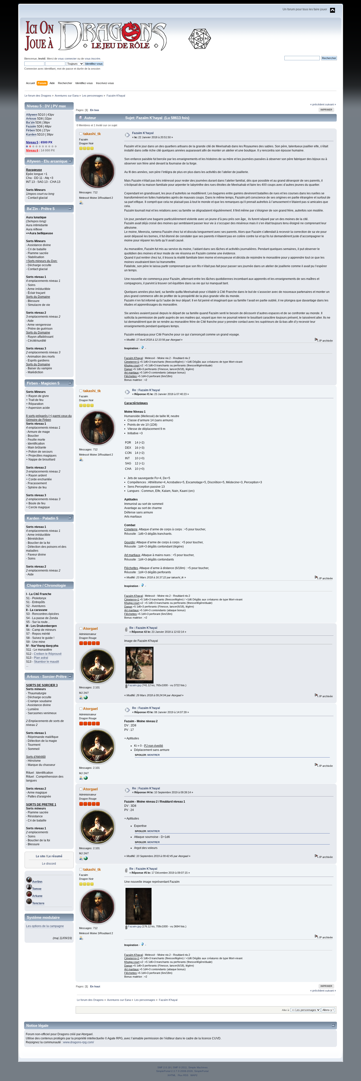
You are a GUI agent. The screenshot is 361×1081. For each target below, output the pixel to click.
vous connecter (67, 58)
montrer (153, 755)
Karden (31, 134)
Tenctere (38, 903)
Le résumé (54, 856)
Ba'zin (30, 122)
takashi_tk (92, 134)
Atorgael (90, 628)
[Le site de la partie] (86, 698)
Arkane (37, 896)
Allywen (31, 114)
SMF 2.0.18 (164, 1067)
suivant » (330, 104)
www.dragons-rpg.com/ (78, 1042)
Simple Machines (198, 1067)
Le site (40, 856)
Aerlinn (37, 881)
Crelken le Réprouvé (48, 654)
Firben (30, 130)
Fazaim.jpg (134, 685)
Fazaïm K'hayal (142, 133)
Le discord (49, 863)
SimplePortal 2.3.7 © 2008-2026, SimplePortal (182, 1071)
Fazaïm (31, 126)
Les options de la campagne (45, 926)
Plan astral (41, 657)
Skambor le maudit (46, 661)
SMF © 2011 (180, 1067)
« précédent (317, 104)
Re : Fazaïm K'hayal (146, 390)
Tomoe (37, 889)
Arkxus (31, 118)
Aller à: (286, 1010)
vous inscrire (92, 58)
